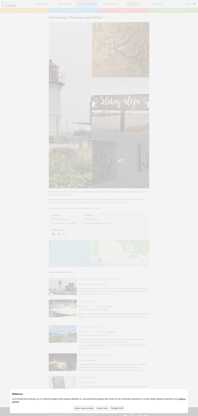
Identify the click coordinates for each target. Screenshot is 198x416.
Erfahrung (64, 4)
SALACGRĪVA (74, 10)
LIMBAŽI (123, 10)
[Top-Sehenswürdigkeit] (52, 295)
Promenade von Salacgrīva (96, 354)
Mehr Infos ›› (114, 294)
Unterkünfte (111, 4)
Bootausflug (87, 301)
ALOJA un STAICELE (173, 10)
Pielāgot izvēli (117, 408)
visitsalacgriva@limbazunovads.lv (99, 223)
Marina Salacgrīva (90, 326)
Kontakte (156, 4)
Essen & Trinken (87, 4)
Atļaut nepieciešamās (84, 408)
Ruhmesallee (87, 377)
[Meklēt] (187, 3)
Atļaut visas (102, 408)
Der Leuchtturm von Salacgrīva (99, 278)
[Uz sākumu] (10, 4)
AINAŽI (24, 10)
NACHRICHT (41, 4)
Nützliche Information (133, 4)
